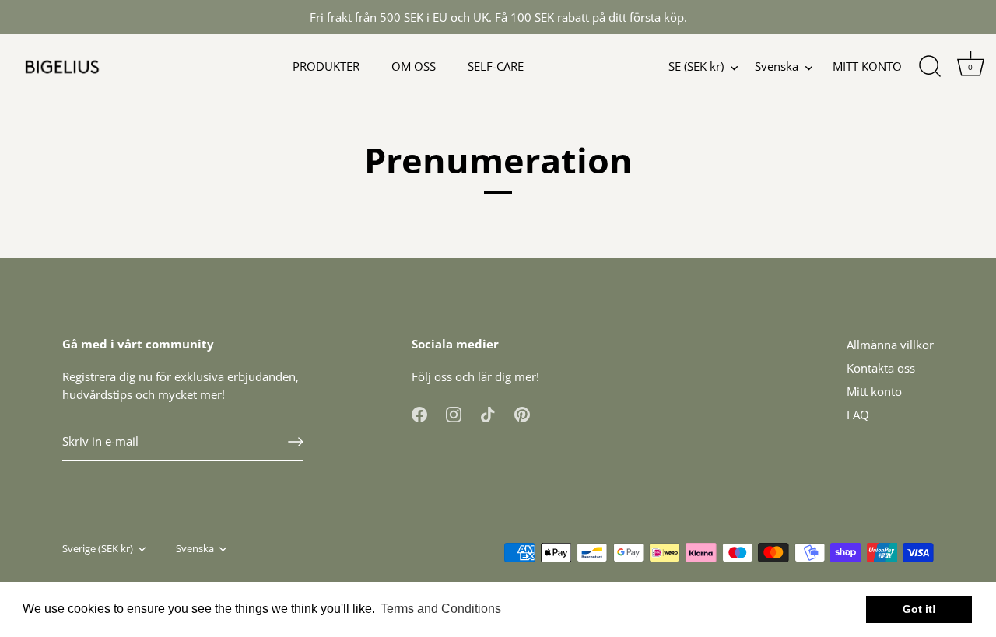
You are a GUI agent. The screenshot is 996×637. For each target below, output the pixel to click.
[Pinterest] (522, 413)
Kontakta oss (881, 368)
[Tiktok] (488, 413)
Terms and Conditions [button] (441, 608)
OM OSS (413, 66)
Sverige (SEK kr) (97, 549)
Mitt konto (874, 391)
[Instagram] (453, 413)
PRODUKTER (326, 66)
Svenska (776, 66)
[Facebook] (419, 413)
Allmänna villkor (890, 344)
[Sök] (930, 67)
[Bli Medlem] (295, 442)
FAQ (858, 414)
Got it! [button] (919, 609)
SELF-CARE (496, 66)
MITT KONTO (867, 66)
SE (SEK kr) (696, 66)
